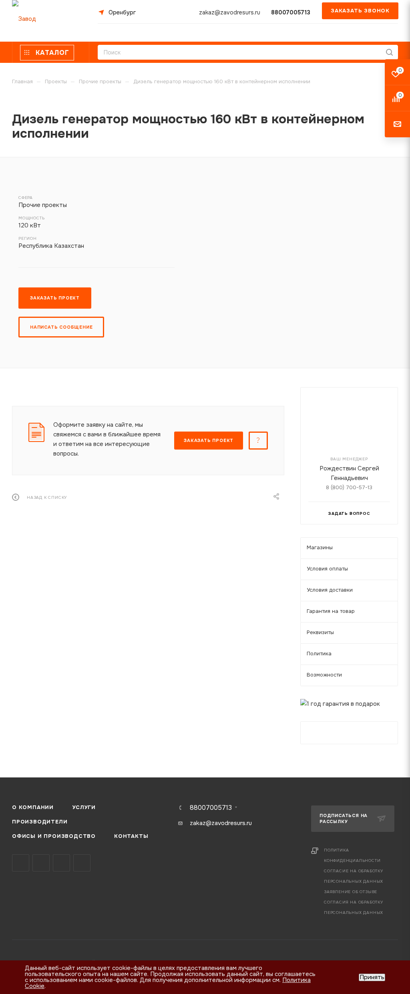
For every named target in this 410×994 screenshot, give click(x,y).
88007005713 (290, 12)
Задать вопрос (349, 513)
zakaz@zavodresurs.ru (229, 12)
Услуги (84, 807)
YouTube (61, 863)
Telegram (41, 863)
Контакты (131, 836)
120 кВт (29, 225)
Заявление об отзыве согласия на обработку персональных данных (353, 902)
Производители (39, 821)
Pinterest (81, 863)
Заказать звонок (360, 10)
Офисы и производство (54, 836)
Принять (372, 977)
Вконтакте (20, 863)
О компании (33, 807)
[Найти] (389, 52)
